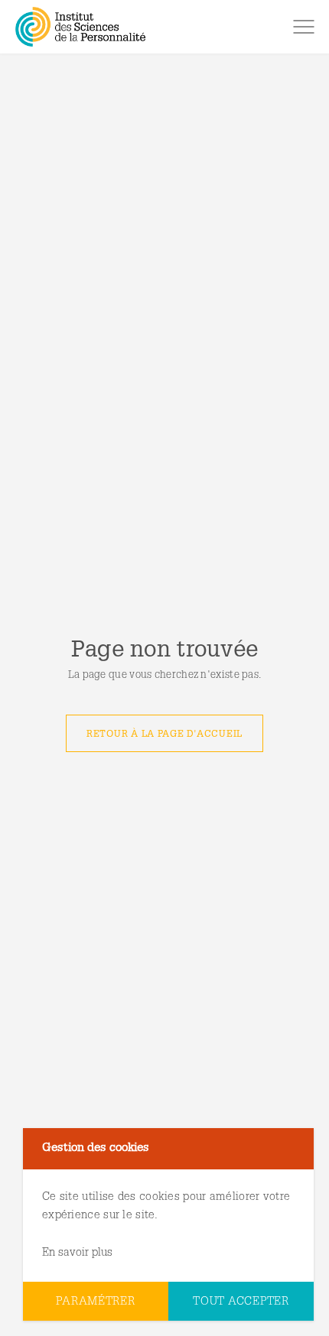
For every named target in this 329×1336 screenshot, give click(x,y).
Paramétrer (95, 1302)
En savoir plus (77, 1253)
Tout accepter (241, 1302)
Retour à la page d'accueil (164, 734)
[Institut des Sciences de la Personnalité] (80, 27)
